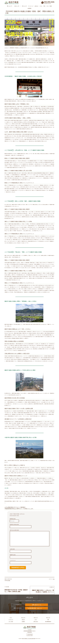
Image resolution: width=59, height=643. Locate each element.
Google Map (30, 632)
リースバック (30, 6)
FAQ (44, 6)
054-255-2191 (30, 634)
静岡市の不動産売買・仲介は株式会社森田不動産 (28, 638)
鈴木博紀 (8, 580)
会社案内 (29, 8)
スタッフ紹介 (49, 6)
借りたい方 (17, 6)
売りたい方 (24, 6)
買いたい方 (9, 6)
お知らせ (36, 6)
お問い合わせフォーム (36, 604)
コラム (40, 6)
